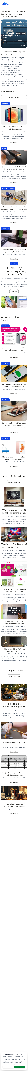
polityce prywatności (16, 1064)
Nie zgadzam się (8, 1067)
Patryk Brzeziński (7, 171)
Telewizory (7, 30)
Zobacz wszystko (14, 97)
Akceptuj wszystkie (20, 1067)
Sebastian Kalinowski (7, 131)
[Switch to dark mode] (22, 3)
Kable (4, 148)
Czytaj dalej (14, 291)
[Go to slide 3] (24, 45)
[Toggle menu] (25, 4)
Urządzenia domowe (8, 188)
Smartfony (5, 103)
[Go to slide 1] (21, 45)
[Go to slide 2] (23, 45)
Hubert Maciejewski (6, 41)
